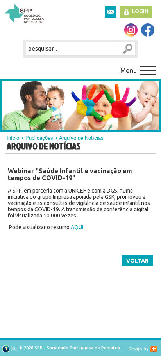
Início (13, 138)
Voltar (137, 261)
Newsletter (110, 12)
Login (140, 11)
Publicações (39, 138)
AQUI (77, 227)
